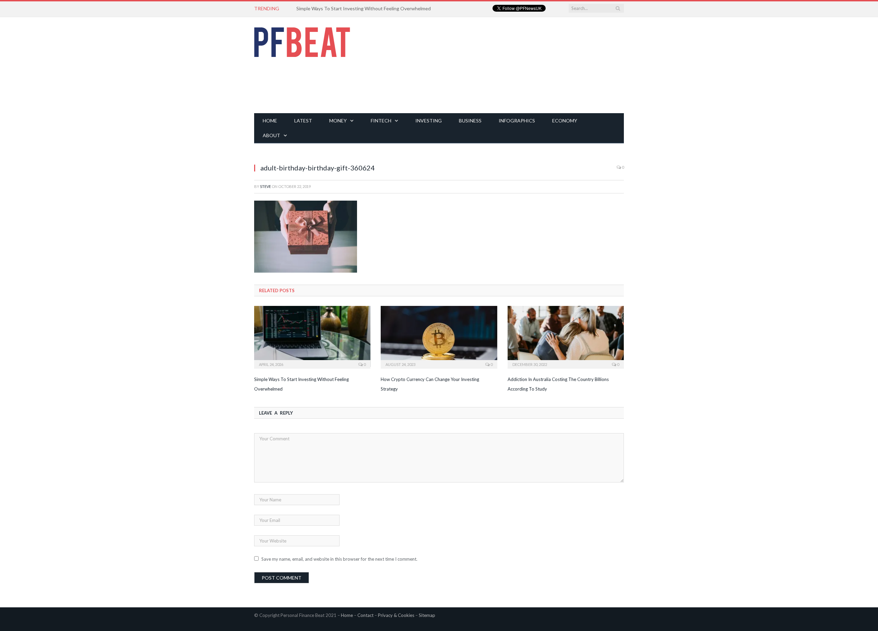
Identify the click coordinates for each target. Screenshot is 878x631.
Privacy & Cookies (396, 615)
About (271, 135)
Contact (365, 615)
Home (270, 120)
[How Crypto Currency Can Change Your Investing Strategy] (439, 336)
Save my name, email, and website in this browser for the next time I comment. (339, 559)
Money (338, 120)
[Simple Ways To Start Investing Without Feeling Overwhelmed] (312, 336)
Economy (564, 120)
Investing (428, 120)
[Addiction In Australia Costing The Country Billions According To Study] (566, 336)
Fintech (381, 120)
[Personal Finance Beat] (302, 40)
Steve (265, 186)
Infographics (517, 120)
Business (470, 120)
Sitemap (427, 615)
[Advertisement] (499, 65)
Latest (303, 120)
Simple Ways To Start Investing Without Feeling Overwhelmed (363, 8)
